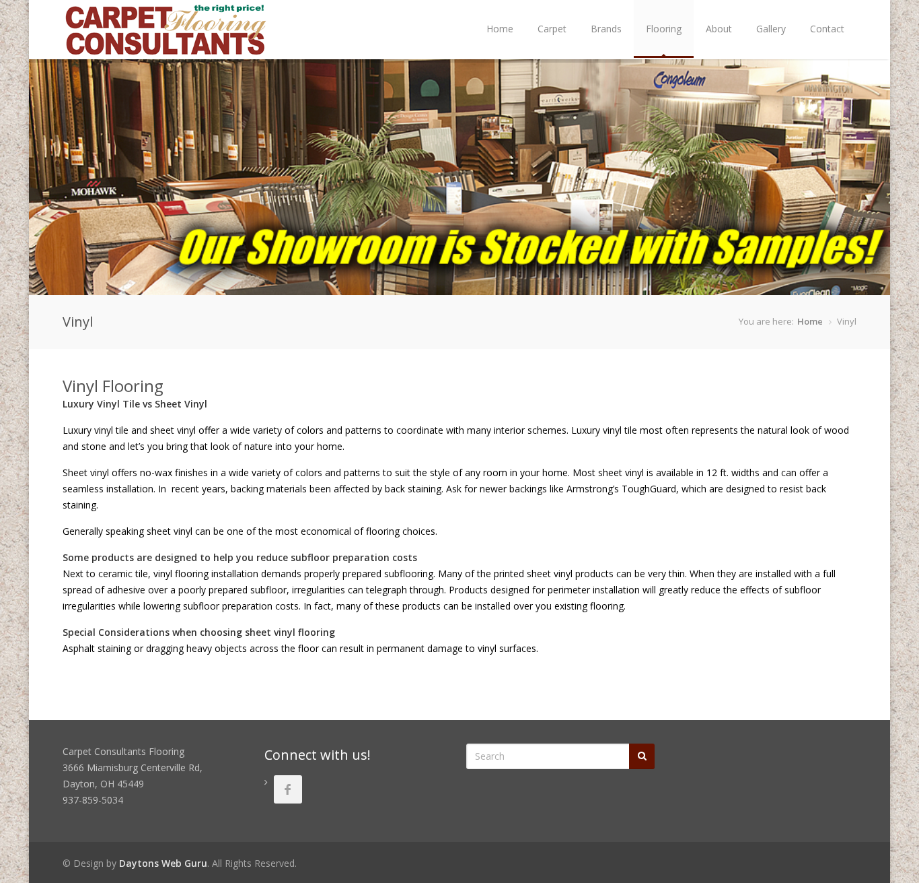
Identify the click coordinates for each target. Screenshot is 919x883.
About (719, 28)
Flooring (664, 28)
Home (499, 28)
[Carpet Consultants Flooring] (167, 51)
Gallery (771, 28)
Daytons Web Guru (163, 863)
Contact (827, 28)
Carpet (552, 28)
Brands (606, 28)
